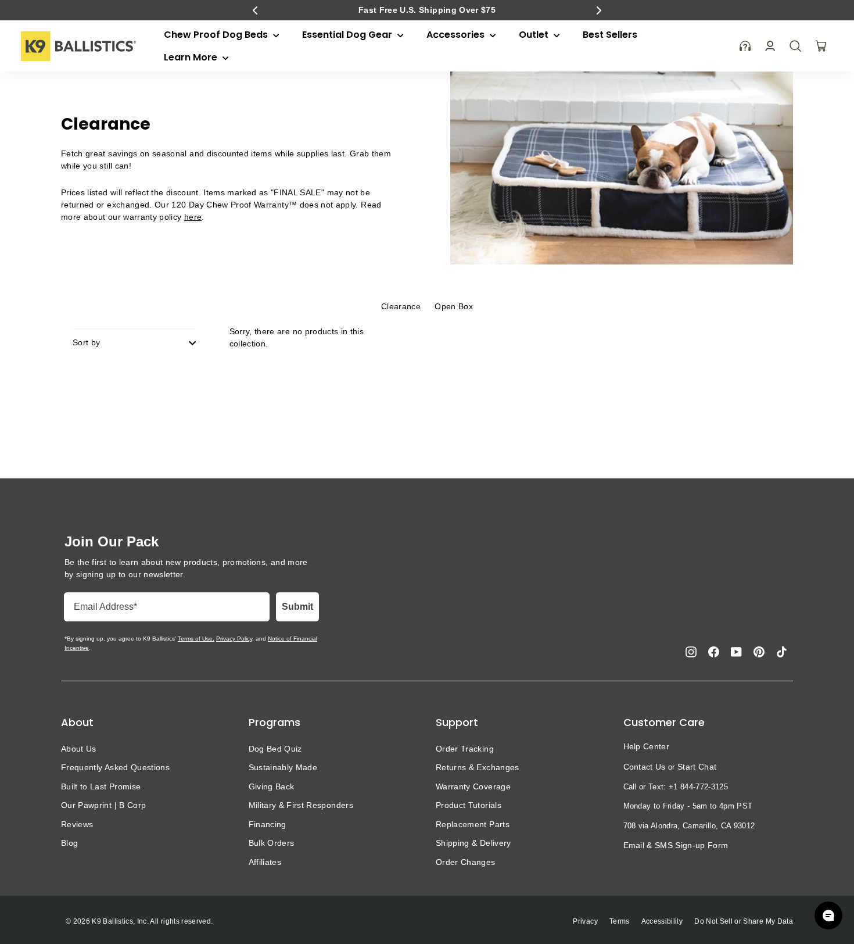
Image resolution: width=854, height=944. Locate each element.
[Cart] (821, 46)
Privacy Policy (234, 638)
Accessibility (662, 921)
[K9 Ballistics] (78, 46)
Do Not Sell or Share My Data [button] (743, 921)
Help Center (646, 746)
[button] (255, 10)
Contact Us (644, 766)
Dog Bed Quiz (275, 748)
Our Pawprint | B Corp (103, 805)
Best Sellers (610, 34)
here (193, 216)
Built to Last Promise (101, 786)
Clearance (401, 306)
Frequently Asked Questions (115, 767)
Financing (267, 824)
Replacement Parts (472, 824)
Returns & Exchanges (477, 767)
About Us (78, 748)
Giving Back (272, 786)
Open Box (454, 306)
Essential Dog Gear (348, 34)
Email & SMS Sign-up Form (676, 845)
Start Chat (696, 766)
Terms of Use (195, 638)
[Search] (795, 46)
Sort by (86, 342)
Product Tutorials (468, 805)
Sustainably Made (283, 767)
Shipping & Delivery (473, 843)
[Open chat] (828, 915)
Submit (297, 607)
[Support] (745, 46)
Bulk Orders (272, 843)
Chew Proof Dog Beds (217, 34)
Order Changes (466, 862)
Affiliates (265, 862)
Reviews (77, 824)
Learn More (192, 57)
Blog (69, 843)
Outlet (535, 34)
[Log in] (770, 46)
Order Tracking (465, 748)
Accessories (456, 34)
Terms (619, 921)
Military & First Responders (301, 805)
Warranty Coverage (473, 786)
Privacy (585, 921)
